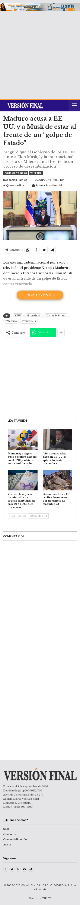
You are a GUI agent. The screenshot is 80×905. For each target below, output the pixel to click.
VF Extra (36, 173)
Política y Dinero (15, 173)
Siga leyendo (40, 295)
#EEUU (17, 315)
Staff (6, 829)
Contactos (9, 834)
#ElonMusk (33, 315)
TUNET (46, 898)
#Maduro (11, 321)
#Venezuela (29, 321)
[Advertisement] (40, 53)
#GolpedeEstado (55, 315)
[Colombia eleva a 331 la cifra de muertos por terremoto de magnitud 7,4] (58, 480)
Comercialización (15, 839)
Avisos (7, 844)
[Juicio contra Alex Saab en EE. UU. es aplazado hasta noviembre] (58, 439)
